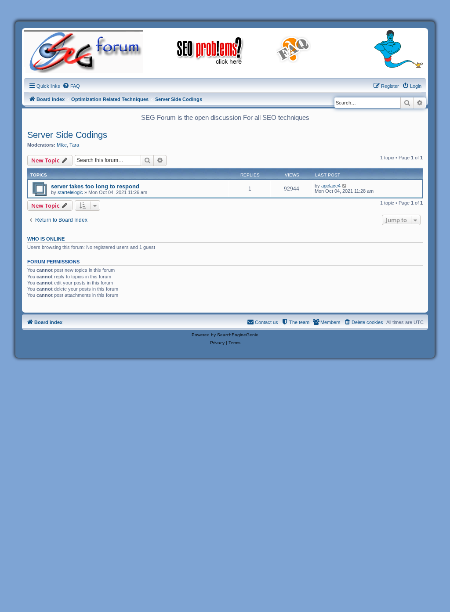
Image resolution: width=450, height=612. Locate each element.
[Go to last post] (345, 185)
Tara (74, 145)
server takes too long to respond (95, 186)
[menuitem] (71, 86)
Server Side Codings (67, 135)
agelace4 (331, 185)
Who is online (46, 238)
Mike (62, 145)
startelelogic (70, 192)
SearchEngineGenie (237, 334)
